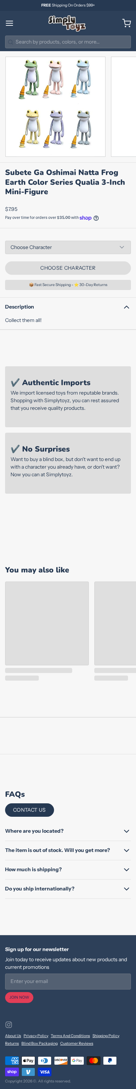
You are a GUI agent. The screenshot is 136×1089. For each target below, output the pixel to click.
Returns (12, 1043)
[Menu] (12, 23)
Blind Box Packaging (39, 1043)
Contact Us (29, 810)
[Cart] (124, 23)
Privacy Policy (36, 1035)
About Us (13, 1035)
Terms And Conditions (70, 1035)
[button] (68, 268)
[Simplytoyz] (68, 23)
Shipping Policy (105, 1035)
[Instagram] (8, 1024)
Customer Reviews (76, 1043)
